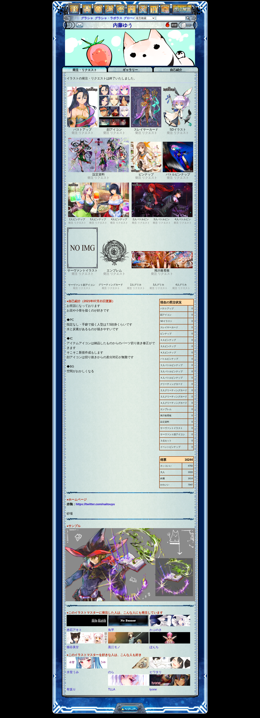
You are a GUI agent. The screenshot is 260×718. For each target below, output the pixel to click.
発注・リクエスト (85, 69)
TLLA (111, 689)
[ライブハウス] (143, 13)
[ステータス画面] (74, 13)
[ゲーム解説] (182, 13)
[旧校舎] (165, 13)
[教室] (109, 13)
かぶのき (156, 629)
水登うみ (73, 672)
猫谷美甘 (73, 647)
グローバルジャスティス (130, 18)
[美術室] (120, 13)
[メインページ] (87, 13)
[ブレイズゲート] (132, 13)
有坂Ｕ (71, 689)
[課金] (98, 13)
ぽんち (154, 647)
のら (111, 672)
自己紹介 (176, 69)
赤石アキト (74, 629)
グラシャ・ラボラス (98, 18)
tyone (153, 689)
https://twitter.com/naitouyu (95, 504)
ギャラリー (130, 69)
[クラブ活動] (154, 13)
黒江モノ (114, 647)
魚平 (111, 629)
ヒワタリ (156, 672)
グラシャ (76, 18)
